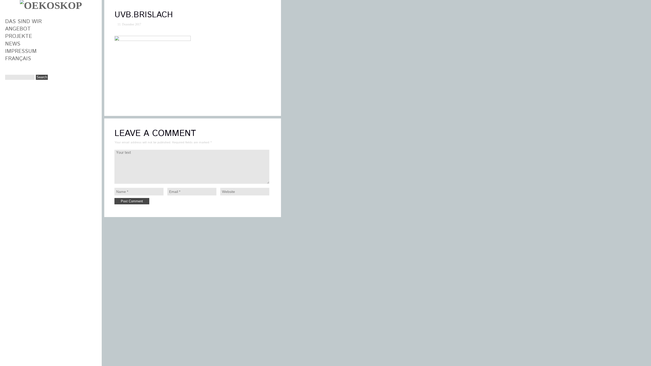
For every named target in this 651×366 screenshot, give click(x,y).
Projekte (18, 36)
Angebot (18, 29)
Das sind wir (23, 21)
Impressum (21, 51)
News (12, 44)
